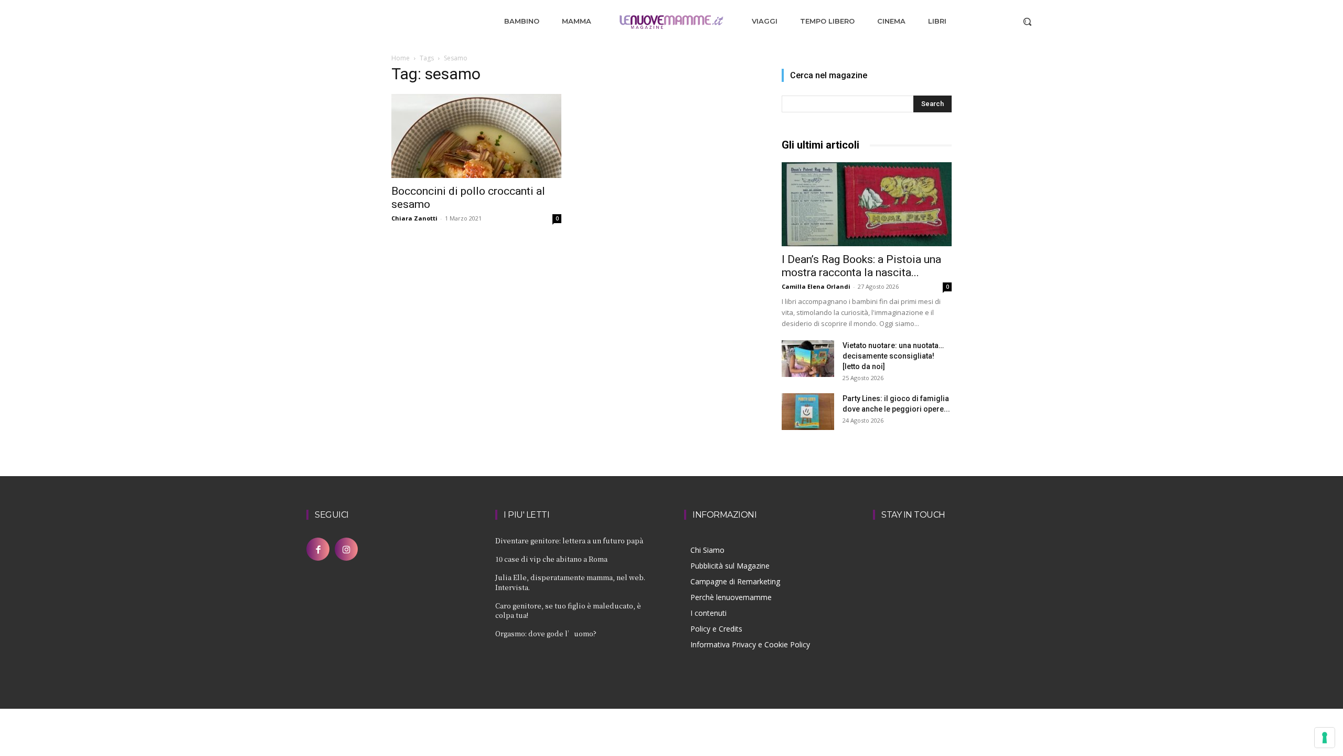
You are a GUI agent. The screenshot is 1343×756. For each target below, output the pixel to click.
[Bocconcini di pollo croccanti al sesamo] (476, 136)
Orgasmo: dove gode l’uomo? (545, 633)
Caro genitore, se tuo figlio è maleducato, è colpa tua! (568, 610)
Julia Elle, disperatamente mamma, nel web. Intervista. (570, 582)
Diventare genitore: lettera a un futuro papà (569, 540)
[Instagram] (346, 549)
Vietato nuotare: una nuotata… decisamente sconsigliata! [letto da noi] (893, 356)
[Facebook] (317, 549)
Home (400, 58)
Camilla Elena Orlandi (816, 286)
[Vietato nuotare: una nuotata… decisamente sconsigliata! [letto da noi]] (808, 358)
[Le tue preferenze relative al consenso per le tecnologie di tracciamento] (1325, 738)
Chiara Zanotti (414, 218)
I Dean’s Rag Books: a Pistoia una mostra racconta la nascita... (861, 266)
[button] (1027, 21)
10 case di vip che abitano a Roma (551, 559)
